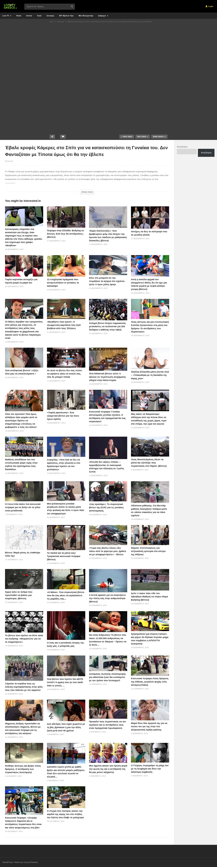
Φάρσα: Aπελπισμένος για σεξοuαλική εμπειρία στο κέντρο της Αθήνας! (148, 551)
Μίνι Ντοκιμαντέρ (86, 16)
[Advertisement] (108, 43)
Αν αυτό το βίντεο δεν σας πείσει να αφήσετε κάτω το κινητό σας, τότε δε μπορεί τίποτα (64, 373)
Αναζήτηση (182, 147)
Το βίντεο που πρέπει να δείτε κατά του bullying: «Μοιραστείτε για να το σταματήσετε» (24, 638)
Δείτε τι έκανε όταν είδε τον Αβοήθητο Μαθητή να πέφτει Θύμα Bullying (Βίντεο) (149, 596)
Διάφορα (102, 16)
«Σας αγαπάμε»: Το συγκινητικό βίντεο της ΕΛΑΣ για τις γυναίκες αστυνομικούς (106, 507)
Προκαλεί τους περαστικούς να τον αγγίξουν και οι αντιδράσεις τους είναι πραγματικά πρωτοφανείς (107, 724)
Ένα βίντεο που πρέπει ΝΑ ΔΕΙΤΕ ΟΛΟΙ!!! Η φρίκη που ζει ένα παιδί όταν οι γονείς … (65, 682)
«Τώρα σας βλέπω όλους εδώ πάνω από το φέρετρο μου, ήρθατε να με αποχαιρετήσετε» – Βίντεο (107, 551)
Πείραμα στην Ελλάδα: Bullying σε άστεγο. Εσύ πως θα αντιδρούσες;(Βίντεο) (65, 233)
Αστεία (29, 16)
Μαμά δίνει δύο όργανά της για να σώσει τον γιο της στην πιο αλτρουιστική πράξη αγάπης (149, 726)
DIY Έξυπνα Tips (66, 16)
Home (18, 16)
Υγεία (39, 16)
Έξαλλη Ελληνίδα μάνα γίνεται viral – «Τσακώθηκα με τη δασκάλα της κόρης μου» (150, 375)
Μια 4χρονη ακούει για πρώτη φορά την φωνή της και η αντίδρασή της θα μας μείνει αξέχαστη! (108, 768)
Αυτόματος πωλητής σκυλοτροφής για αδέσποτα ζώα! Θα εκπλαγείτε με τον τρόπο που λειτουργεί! (107, 677)
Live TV (6, 16)
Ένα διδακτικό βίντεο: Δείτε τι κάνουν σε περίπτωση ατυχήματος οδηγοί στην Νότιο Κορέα (107, 376)
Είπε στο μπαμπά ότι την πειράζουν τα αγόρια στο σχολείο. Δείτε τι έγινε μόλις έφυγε (107, 281)
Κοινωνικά (9, 161)
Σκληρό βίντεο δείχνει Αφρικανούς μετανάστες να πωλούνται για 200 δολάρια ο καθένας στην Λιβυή (107, 326)
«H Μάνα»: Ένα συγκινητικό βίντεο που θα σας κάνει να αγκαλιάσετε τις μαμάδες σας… (65, 595)
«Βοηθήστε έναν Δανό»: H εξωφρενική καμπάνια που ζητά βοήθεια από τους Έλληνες (64, 325)
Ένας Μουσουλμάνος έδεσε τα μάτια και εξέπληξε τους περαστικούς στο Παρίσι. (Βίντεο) (149, 462)
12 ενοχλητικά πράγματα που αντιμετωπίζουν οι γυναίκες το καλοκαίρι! (63, 282)
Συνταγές (50, 16)
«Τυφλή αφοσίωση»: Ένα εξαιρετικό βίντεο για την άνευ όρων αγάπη (63, 415)
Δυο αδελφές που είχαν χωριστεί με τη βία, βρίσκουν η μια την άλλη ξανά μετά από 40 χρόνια (66, 727)
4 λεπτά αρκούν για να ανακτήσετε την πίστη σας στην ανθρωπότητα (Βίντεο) (107, 598)
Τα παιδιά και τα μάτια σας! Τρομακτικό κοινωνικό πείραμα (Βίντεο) (63, 556)
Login (210, 6)
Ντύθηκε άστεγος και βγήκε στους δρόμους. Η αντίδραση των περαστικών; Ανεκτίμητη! (23, 769)
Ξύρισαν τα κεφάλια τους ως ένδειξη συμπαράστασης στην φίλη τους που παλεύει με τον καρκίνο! (23, 686)
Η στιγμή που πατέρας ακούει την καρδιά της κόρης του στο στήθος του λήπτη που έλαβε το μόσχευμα (65, 814)
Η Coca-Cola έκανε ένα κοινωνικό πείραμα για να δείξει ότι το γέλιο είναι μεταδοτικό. (23, 507)
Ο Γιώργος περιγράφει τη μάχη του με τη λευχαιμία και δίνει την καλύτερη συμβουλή (149, 768)
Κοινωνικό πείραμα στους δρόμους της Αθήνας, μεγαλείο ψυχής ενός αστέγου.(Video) (150, 681)
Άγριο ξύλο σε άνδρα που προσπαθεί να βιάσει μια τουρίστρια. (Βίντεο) (18, 595)
